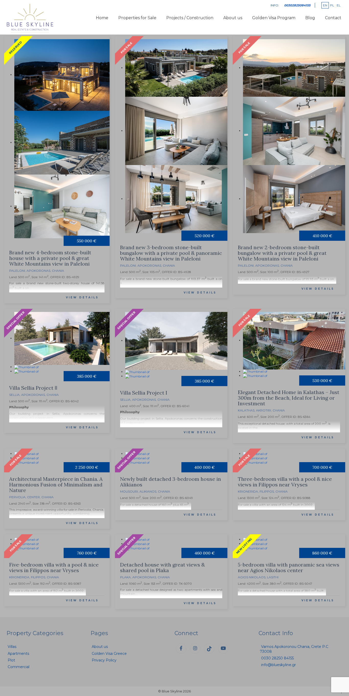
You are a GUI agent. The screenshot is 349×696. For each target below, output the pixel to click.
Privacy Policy (104, 660)
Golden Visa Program (273, 17)
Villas (12, 646)
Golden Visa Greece (109, 653)
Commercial (18, 667)
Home (102, 17)
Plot (11, 660)
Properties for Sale (137, 17)
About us (232, 17)
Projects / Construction (189, 17)
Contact (333, 17)
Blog (310, 17)
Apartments (18, 653)
